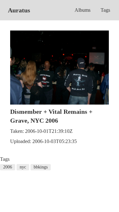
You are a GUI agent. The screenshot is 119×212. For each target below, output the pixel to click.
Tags (105, 10)
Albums (82, 10)
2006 (7, 167)
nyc (23, 167)
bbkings (41, 167)
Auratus (19, 10)
